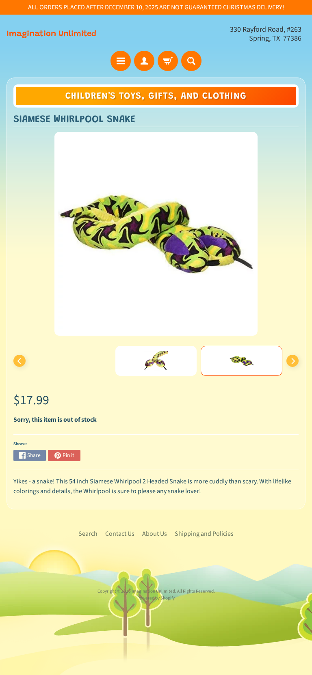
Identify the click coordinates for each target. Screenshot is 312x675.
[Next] (292, 361)
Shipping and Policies (204, 533)
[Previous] (19, 361)
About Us (154, 533)
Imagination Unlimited (51, 34)
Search (88, 533)
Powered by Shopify (156, 598)
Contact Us (119, 533)
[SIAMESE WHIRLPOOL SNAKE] (241, 361)
